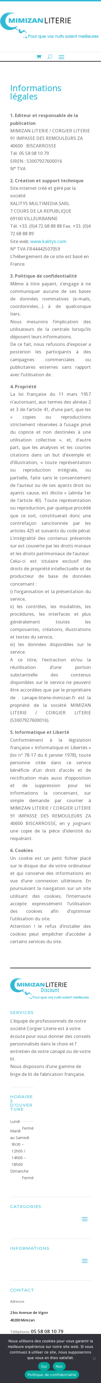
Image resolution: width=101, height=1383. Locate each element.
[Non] (94, 1358)
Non (59, 1366)
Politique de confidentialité (51, 1374)
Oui (44, 1366)
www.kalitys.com (48, 241)
